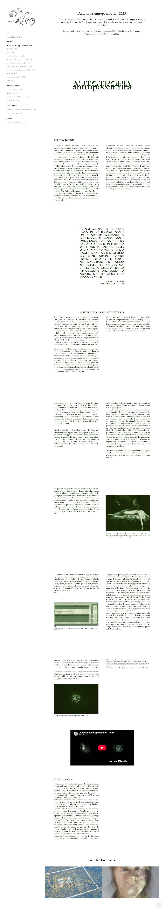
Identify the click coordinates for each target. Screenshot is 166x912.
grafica (9, 118)
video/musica (12, 105)
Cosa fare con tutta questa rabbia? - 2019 (21, 70)
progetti (10, 41)
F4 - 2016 (10, 80)
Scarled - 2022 (12, 93)
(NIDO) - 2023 (12, 49)
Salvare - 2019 (12, 73)
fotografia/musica (14, 86)
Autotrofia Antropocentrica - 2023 (19, 45)
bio (8, 33)
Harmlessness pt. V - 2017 (16, 77)
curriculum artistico (14, 37)
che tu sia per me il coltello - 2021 (19, 63)
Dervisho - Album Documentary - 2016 (21, 109)
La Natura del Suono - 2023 (17, 122)
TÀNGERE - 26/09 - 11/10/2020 (19, 66)
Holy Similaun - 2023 (15, 90)
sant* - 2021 (11, 52)
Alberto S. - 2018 (13, 100)
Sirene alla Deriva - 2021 (16, 56)
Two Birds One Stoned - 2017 (18, 97)
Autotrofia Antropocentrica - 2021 (19, 59)
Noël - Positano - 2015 (15, 113)
